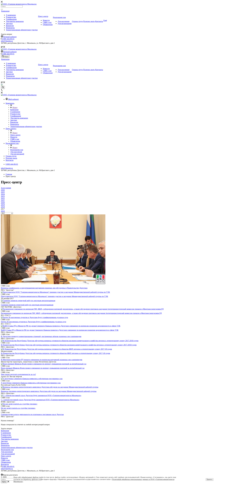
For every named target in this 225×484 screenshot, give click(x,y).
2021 (3, 201)
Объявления (47, 25)
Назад (14, 107)
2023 (3, 196)
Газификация (11, 19)
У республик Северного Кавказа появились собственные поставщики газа (31, 383)
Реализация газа (59, 17)
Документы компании (15, 21)
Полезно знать (89, 21)
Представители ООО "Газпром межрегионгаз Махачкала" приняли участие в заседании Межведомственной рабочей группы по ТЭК (54, 296)
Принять (209, 479)
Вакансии (10, 26)
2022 (3, 198)
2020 (3, 203)
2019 (3, 205)
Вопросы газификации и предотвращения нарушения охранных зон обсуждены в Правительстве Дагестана (44, 288)
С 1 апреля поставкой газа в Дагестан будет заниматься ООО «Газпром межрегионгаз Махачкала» (40, 400)
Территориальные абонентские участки (22, 30)
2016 (3, 211)
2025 (3, 192)
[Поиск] (2, 9)
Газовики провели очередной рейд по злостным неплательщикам (27, 305)
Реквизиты (10, 28)
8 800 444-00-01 (8, 39)
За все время (6, 188)
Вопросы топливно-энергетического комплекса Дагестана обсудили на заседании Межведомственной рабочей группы (48, 391)
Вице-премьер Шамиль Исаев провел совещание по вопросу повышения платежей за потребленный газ (42, 368)
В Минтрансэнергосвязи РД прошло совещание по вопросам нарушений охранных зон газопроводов (41, 360)
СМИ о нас (47, 22)
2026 (3, 190)
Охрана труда (77, 21)
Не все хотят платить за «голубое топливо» (18, 408)
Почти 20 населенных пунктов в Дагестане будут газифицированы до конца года (33, 322)
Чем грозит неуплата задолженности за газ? (18, 374)
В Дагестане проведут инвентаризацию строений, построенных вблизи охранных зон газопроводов (41, 336)
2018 (3, 207)
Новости (46, 20)
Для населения (63, 21)
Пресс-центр (43, 16)
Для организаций (64, 23)
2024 (3, 194)
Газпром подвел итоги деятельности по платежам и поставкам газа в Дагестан (32, 414)
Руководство (11, 17)
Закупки (9, 23)
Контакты (99, 21)
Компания (5, 11)
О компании (11, 15)
